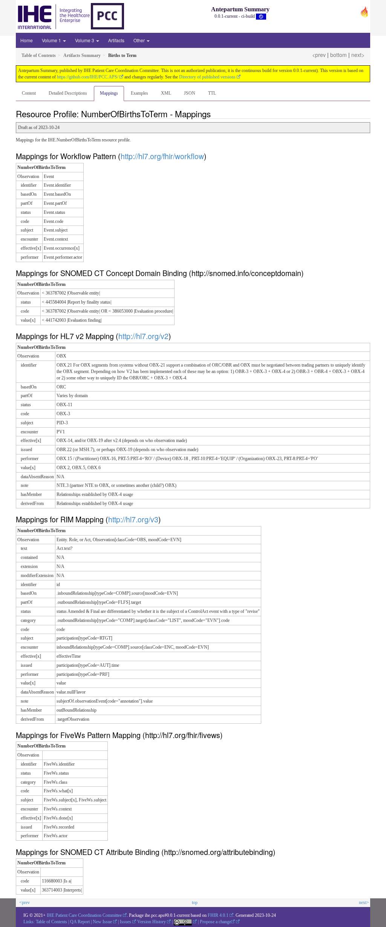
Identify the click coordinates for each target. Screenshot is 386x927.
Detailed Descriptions (68, 93)
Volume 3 (85, 40)
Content (29, 93)
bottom (338, 54)
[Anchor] (215, 113)
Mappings (109, 93)
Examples (139, 93)
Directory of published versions (207, 77)
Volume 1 (52, 40)
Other (139, 40)
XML (166, 93)
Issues (125, 921)
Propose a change (215, 921)
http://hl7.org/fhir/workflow (162, 155)
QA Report (80, 921)
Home (26, 40)
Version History (151, 921)
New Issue (102, 921)
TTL (212, 93)
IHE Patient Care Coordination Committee (84, 915)
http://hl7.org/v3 (133, 519)
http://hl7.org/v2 (143, 335)
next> (358, 54)
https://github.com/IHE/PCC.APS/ (87, 77)
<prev (319, 54)
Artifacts (116, 40)
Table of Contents (51, 921)
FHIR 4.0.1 (218, 915)
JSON (189, 93)
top (195, 902)
